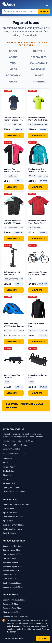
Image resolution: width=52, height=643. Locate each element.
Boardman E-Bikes (10, 604)
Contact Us (7, 459)
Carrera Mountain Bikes (12, 554)
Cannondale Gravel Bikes (13, 525)
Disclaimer (19, 638)
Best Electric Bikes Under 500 (15, 616)
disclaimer (11, 632)
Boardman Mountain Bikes (14, 600)
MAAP (13, 69)
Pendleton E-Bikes (10, 562)
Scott (39, 75)
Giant (13, 81)
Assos (13, 57)
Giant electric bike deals (13, 516)
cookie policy (41, 623)
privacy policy (16, 626)
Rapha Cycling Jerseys (12, 529)
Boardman (13, 75)
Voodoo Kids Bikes (11, 575)
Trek (13, 63)
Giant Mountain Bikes (12, 612)
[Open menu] (47, 5)
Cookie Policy (8, 471)
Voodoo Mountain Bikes (13, 587)
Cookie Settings (8, 638)
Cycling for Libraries (11, 487)
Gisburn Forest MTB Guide (14, 491)
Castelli (39, 51)
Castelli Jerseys (9, 533)
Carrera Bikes (8, 508)
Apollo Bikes (8, 521)
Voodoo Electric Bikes (12, 570)
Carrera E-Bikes (9, 558)
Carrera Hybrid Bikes (11, 550)
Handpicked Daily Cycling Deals (16, 504)
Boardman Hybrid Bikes (13, 546)
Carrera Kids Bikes (10, 579)
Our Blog (6, 479)
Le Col (13, 51)
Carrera (39, 81)
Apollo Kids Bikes (10, 512)
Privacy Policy (9, 467)
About (5, 463)
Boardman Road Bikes (12, 608)
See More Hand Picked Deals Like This (25, 405)
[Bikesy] (8, 4)
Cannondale (38, 63)
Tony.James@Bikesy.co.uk (14, 453)
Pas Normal (39, 69)
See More (39, 437)
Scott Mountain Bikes (12, 583)
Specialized (39, 57)
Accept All (43, 638)
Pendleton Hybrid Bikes (12, 566)
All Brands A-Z (9, 483)
